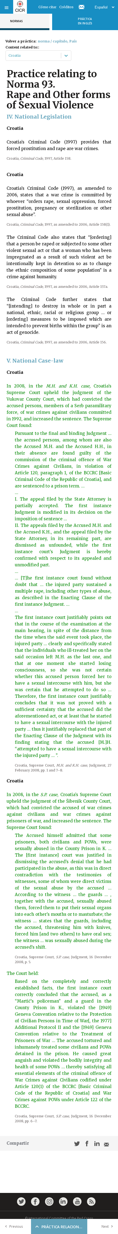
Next (105, 1226)
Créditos (66, 7)
